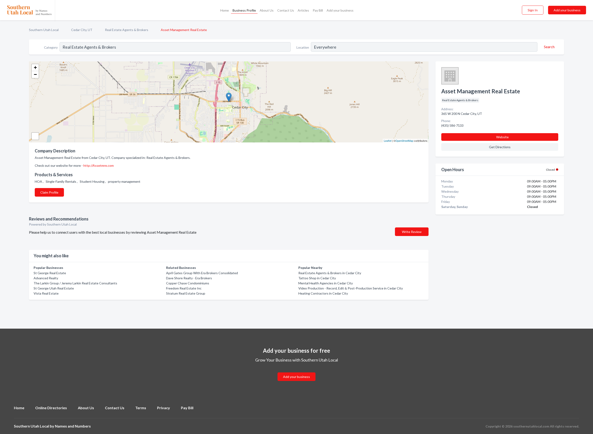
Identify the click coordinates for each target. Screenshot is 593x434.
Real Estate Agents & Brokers (126, 30)
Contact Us (285, 10)
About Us (267, 10)
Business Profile (244, 10)
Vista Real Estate (46, 293)
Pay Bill (318, 10)
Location (302, 47)
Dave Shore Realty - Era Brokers (189, 278)
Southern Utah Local (44, 30)
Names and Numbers (73, 426)
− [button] (35, 74)
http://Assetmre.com (98, 165)
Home (224, 10)
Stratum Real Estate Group (185, 293)
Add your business (340, 10)
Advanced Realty (46, 278)
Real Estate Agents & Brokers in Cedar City (329, 273)
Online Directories (51, 408)
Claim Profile (49, 192)
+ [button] (35, 67)
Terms (140, 408)
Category (51, 47)
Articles (303, 10)
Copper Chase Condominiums (187, 283)
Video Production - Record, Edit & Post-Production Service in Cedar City (350, 288)
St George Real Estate (50, 273)
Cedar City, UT (81, 30)
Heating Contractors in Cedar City (323, 293)
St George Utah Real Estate (54, 288)
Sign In (533, 10)
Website (502, 137)
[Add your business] (296, 371)
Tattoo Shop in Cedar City (317, 278)
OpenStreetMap (404, 140)
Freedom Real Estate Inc (184, 288)
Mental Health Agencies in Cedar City (325, 283)
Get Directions (500, 147)
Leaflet (387, 140)
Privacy (163, 408)
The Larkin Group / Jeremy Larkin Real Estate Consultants (75, 283)
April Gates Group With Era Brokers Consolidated (202, 273)
